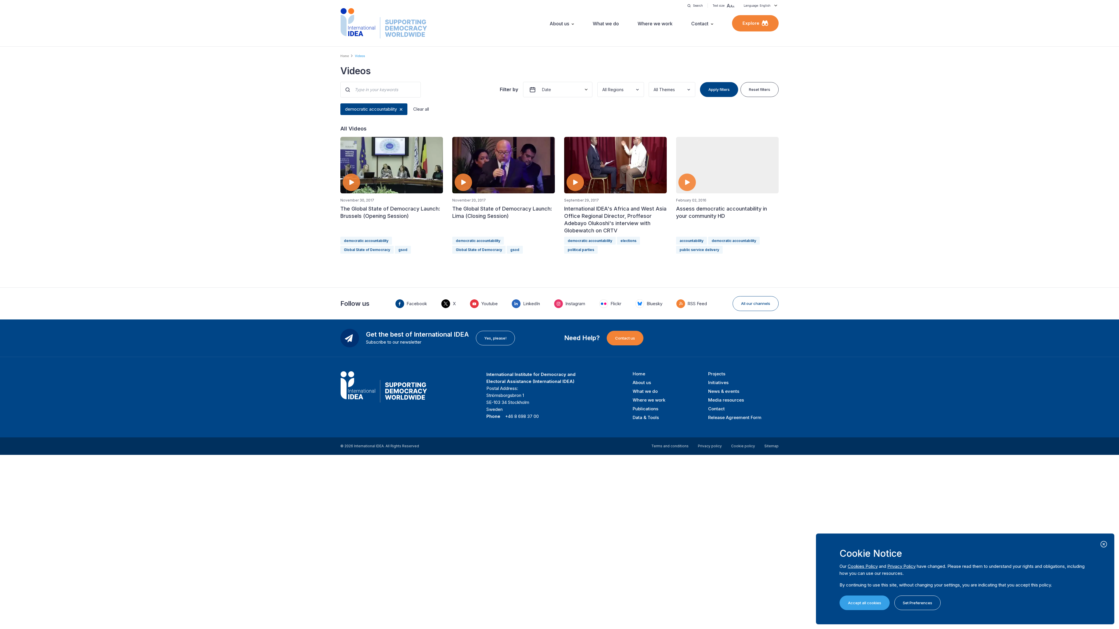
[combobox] (603, 89)
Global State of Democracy (367, 250)
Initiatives (718, 382)
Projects (716, 374)
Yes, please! (495, 338)
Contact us (625, 338)
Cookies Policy (863, 566)
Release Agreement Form (734, 417)
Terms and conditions (670, 446)
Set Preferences (917, 602)
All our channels (755, 303)
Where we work (655, 23)
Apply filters (719, 89)
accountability (691, 240)
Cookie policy (743, 446)
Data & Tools (646, 417)
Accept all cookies (864, 602)
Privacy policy (710, 446)
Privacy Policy (901, 566)
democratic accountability (371, 109)
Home (344, 56)
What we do (606, 23)
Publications (645, 408)
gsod (402, 250)
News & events (723, 391)
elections (628, 240)
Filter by (509, 89)
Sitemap (771, 446)
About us (559, 23)
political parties (581, 250)
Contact (699, 23)
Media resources (726, 400)
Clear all (421, 109)
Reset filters (759, 89)
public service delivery (699, 250)
